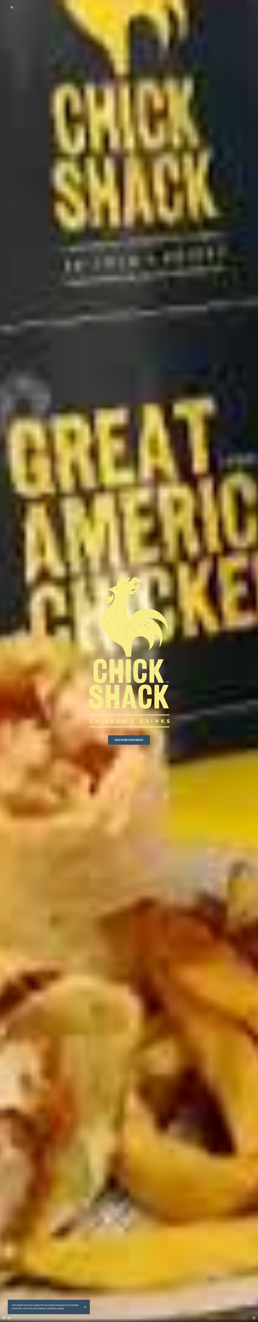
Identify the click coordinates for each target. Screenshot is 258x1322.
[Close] (85, 1307)
